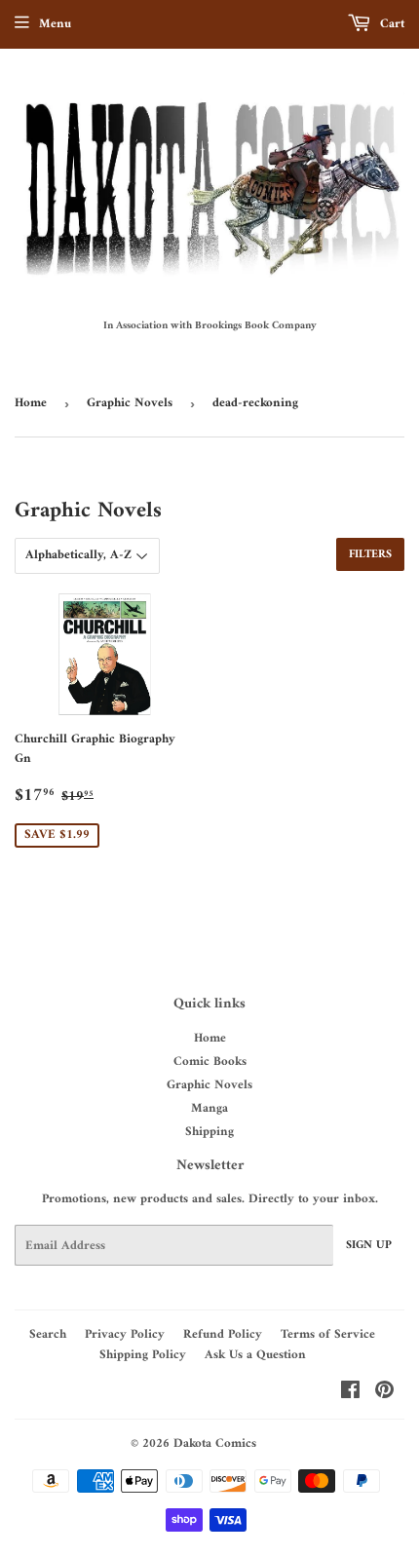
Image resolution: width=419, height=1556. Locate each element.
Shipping (209, 1131)
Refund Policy (222, 1334)
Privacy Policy (125, 1334)
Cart (390, 24)
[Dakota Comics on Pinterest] (384, 1394)
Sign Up (369, 1245)
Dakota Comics (214, 1443)
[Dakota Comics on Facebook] (350, 1394)
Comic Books (210, 1061)
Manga (209, 1108)
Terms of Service (328, 1334)
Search (47, 1334)
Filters (370, 555)
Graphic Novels (129, 403)
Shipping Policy (142, 1355)
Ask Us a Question (255, 1355)
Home (31, 403)
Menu (55, 24)
